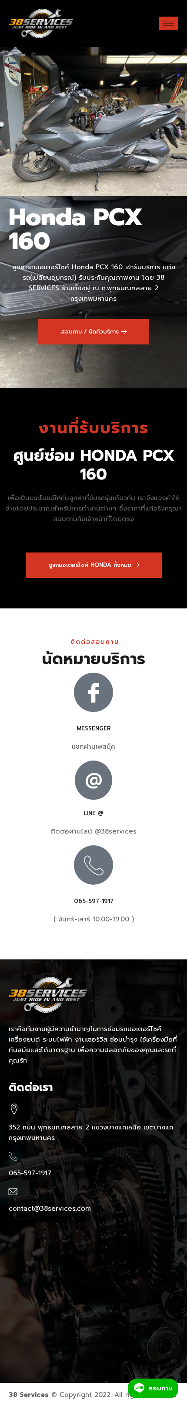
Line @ (94, 813)
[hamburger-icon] (168, 23)
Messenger (94, 728)
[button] (93, 331)
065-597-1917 (94, 901)
